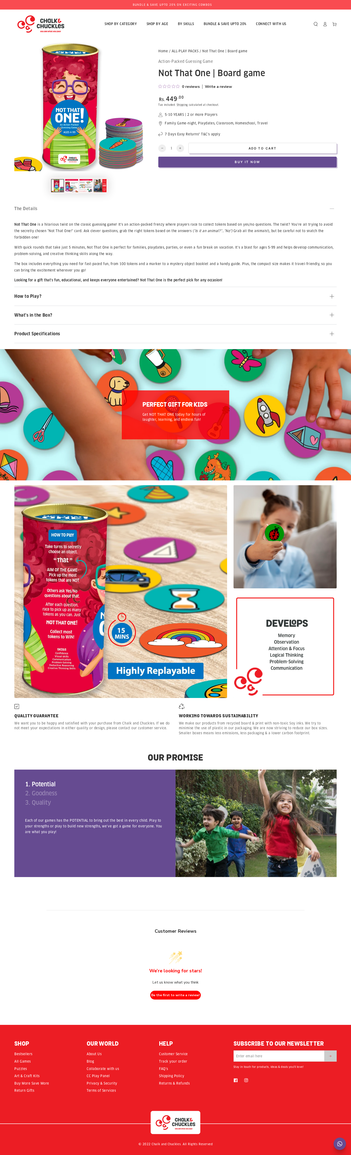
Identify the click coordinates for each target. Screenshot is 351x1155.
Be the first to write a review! (175, 995)
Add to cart (263, 148)
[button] (315, 24)
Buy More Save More (31, 1083)
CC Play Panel (98, 1076)
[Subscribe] (330, 1055)
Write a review (218, 87)
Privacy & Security (102, 1083)
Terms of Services (101, 1090)
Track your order (173, 1061)
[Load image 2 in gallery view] (71, 185)
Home (163, 51)
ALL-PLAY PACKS (185, 51)
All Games (22, 1061)
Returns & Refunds (174, 1083)
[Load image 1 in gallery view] (57, 185)
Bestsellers (23, 1054)
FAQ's (163, 1069)
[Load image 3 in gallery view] (86, 185)
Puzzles (20, 1069)
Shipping (182, 104)
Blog (90, 1061)
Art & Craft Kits (27, 1076)
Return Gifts (24, 1090)
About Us (94, 1054)
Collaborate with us (103, 1069)
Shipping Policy (171, 1076)
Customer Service (173, 1054)
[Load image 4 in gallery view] (100, 185)
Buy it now (247, 162)
